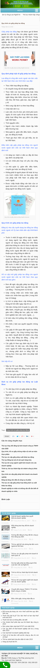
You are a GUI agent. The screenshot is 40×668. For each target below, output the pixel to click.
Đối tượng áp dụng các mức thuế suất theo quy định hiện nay (20, 612)
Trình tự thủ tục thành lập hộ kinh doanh (24, 572)
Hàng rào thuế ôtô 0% (10, 641)
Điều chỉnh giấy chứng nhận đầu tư (23, 598)
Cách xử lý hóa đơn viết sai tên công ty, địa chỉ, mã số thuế (20, 636)
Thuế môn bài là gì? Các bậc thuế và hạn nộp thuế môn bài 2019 (20, 616)
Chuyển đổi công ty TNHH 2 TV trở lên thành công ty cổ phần (24, 590)
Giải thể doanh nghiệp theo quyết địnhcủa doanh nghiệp (22, 517)
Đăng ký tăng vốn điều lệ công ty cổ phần (16, 480)
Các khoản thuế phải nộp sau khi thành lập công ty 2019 (20, 623)
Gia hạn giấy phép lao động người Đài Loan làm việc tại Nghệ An (24, 564)
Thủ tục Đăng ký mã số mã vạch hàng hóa (16, 460)
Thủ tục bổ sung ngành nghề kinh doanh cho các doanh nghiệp (24, 581)
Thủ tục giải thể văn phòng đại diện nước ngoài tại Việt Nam (24, 545)
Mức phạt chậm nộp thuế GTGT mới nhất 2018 (18, 626)
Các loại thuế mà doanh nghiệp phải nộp (16, 633)
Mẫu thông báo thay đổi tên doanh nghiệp (22, 526)
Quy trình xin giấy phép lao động (18, 430)
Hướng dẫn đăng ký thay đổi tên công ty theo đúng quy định (24, 536)
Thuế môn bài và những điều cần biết (15, 620)
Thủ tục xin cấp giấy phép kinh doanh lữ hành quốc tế (24, 554)
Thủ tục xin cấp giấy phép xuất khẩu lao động (18, 457)
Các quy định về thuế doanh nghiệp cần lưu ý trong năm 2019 (20, 629)
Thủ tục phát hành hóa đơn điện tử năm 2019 (18, 639)
